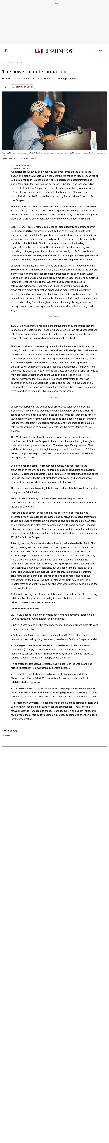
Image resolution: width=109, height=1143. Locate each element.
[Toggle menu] (6, 50)
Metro (19, 62)
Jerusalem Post (8, 62)
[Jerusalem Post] (54, 51)
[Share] (4, 86)
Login (99, 50)
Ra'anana (6, 736)
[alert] (24, 1112)
